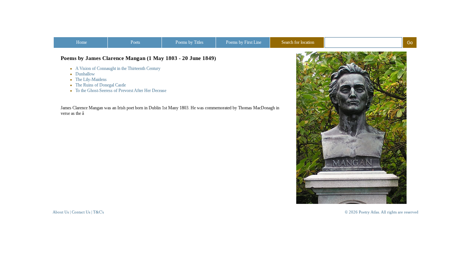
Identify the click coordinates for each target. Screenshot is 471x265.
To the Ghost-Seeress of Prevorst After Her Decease (120, 90)
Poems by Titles (189, 42)
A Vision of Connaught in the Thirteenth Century (117, 68)
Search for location (297, 42)
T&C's (98, 212)
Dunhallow (85, 74)
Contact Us (81, 212)
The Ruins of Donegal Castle (100, 85)
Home (81, 42)
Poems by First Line (243, 42)
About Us (61, 212)
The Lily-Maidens (91, 79)
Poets (135, 42)
